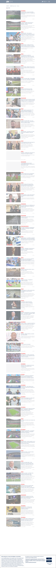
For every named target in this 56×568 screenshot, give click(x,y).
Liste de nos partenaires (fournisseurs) (30, 562)
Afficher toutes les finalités (49, 564)
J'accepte (49, 558)
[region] (28, 561)
